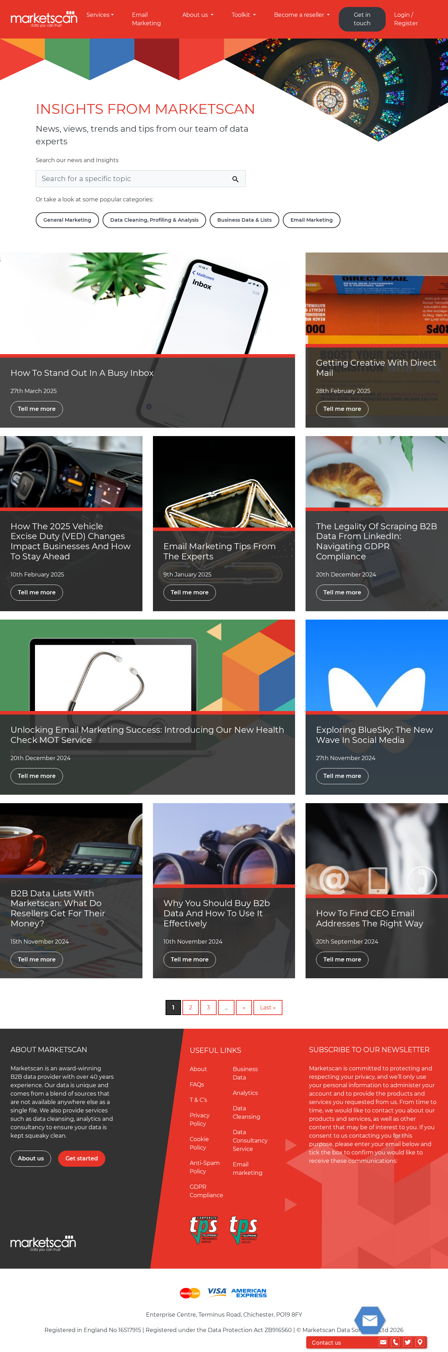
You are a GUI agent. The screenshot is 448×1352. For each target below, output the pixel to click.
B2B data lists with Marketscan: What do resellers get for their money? (57, 908)
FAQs (197, 1084)
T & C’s (198, 1100)
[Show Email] (383, 1342)
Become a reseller (300, 15)
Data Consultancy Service (250, 1140)
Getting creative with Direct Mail (376, 368)
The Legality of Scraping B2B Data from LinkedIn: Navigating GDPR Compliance (376, 541)
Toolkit (242, 15)
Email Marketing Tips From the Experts (219, 551)
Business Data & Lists (244, 220)
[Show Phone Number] (395, 1342)
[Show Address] (420, 1342)
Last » (268, 1007)
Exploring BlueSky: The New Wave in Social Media (374, 735)
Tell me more (37, 409)
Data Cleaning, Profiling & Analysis (154, 220)
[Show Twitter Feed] (407, 1342)
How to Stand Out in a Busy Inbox (82, 373)
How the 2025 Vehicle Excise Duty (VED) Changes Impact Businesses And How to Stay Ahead (70, 541)
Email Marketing (311, 220)
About (198, 1069)
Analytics (245, 1093)
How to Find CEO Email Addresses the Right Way (369, 918)
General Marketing (67, 220)
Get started (81, 1158)
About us (195, 15)
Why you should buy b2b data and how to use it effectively (216, 913)
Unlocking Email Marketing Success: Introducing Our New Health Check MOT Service (147, 735)
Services (98, 15)
